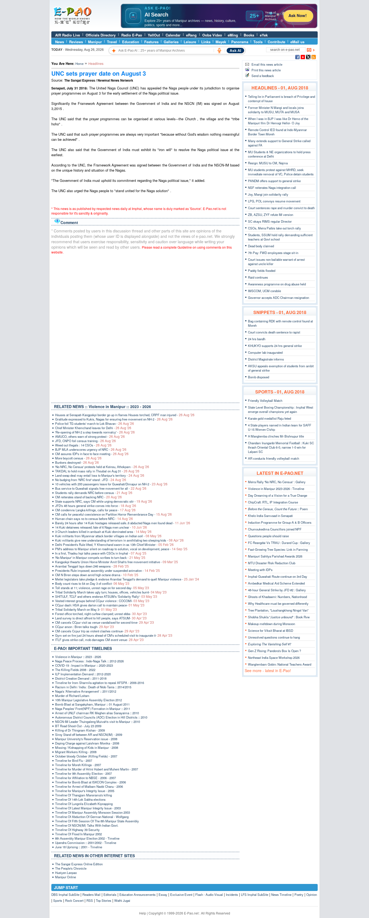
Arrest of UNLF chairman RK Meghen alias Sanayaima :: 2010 (97, 713)
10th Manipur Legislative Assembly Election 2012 (88, 700)
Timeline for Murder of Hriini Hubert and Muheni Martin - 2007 (96, 769)
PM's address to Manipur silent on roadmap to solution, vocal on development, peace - (121, 549)
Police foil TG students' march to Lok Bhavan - (94, 423)
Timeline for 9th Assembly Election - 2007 (83, 773)
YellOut (154, 35)
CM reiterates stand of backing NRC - (88, 497)
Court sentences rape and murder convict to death (281, 208)
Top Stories (103, 900)
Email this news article (266, 64)
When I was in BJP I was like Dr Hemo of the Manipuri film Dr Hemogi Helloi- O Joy (278, 120)
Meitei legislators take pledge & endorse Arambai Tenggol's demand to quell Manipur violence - (127, 579)
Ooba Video (212, 35)
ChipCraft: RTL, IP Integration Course (273, 502)
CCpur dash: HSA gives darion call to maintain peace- (100, 605)
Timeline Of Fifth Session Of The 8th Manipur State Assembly (97, 821)
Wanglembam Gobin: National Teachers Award (279, 664)
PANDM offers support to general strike (274, 181)
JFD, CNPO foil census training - (85, 441)
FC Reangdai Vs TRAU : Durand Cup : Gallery (279, 542)
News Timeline (281, 894)
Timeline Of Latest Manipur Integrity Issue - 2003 (88, 808)
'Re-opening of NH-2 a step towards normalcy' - (95, 432)
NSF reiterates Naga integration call (272, 187)
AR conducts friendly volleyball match (273, 458)
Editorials (109, 894)
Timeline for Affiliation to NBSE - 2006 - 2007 (85, 778)
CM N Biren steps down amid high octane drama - (96, 575)
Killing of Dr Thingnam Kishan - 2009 (80, 730)
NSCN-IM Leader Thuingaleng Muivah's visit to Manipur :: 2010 (97, 721)
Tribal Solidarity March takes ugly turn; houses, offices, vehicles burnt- (111, 592)
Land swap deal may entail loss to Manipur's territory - (99, 475)
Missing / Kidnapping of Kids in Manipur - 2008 (86, 747)
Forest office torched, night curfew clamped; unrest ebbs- (101, 614)
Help (142, 913)
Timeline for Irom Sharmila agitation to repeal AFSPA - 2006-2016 (99, 682)
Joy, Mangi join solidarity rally (268, 194)
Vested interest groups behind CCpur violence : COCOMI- (102, 601)
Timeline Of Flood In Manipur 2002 (78, 834)
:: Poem (278, 509)
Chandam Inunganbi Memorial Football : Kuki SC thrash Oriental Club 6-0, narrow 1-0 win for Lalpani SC (281, 447)
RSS (89, 900)
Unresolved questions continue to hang (274, 637)
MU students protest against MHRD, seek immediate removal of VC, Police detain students (281, 172)
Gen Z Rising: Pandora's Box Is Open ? (274, 651)
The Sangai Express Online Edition (79, 864)
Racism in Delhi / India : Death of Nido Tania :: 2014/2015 (93, 687)
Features (151, 41)
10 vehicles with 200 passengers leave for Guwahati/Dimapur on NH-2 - (111, 484)
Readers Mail (91, 894)
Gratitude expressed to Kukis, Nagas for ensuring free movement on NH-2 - (114, 419)
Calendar (173, 35)
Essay (163, 894)
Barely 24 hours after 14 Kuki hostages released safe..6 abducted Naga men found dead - (122, 523)
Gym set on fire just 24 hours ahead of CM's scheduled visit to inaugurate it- (113, 635)
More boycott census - (78, 458)
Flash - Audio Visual (209, 894)
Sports (57, 900)
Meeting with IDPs (260, 570)
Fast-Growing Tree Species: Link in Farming (278, 549)
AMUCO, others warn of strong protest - (90, 436)
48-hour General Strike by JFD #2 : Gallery (277, 590)
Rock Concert (74, 900)
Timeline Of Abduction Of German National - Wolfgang (92, 816)
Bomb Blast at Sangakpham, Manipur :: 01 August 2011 (92, 704)
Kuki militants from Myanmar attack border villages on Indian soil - (108, 536)
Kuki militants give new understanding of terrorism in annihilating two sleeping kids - (119, 540)
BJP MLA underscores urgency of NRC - (90, 449)
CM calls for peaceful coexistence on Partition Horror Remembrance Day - (113, 514)
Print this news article (266, 70)
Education (130, 41)
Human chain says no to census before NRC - (94, 518)
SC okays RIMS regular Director (270, 221)
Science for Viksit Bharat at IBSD (270, 630)
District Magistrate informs (266, 359)
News (59, 41)
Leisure (190, 41)
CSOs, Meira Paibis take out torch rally (274, 228)
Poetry (298, 894)
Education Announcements (137, 894)
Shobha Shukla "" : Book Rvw (279, 617)
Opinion (311, 894)
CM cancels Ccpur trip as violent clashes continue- (97, 631)
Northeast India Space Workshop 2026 (274, 657)
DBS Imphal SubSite (65, 894)
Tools (258, 41)
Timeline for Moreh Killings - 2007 (78, 765)
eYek (264, 35)
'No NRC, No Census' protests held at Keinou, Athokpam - (102, 467)
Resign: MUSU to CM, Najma (268, 163)
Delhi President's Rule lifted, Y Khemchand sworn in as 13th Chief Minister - (114, 544)
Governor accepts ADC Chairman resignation (278, 297)
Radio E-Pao (131, 35)
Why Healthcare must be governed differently (278, 603)
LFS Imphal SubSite (254, 894)
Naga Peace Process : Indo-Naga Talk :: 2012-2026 (89, 661)
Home (79, 63)
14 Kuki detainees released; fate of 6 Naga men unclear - (101, 527)
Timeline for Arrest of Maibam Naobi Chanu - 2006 (89, 786)
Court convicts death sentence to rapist (274, 332)
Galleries (171, 41)
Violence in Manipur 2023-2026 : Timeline (276, 488)
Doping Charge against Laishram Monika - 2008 (87, 743)
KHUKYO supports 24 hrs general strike (275, 345)
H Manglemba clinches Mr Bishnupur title (276, 436)
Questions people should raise (268, 536)
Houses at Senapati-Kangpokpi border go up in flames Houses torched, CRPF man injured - (124, 415)
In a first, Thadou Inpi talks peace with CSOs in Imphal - (100, 553)
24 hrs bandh (256, 339)
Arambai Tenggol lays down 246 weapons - (92, 566)
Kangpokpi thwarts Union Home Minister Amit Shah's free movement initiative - (116, 562)
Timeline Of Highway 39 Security (77, 829)
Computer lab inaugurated (265, 352)
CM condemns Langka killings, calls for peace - (95, 510)
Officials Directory (101, 35)
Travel (112, 41)
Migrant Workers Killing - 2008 (75, 752)
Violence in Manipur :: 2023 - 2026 (78, 657)
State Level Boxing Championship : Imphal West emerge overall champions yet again (280, 409)
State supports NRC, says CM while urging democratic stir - (103, 501)
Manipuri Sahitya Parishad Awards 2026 (275, 556)
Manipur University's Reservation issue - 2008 (86, 739)
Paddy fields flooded (261, 270)
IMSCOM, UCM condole (264, 291)
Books (249, 35)
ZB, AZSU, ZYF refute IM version (270, 214)
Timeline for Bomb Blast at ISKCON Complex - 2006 (90, 782)
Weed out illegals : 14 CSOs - (83, 445)
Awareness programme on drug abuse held (277, 284)
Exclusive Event (181, 894)
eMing (233, 35)
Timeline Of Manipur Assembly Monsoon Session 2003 (92, 812)
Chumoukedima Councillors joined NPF (274, 529)
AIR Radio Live (67, 35)
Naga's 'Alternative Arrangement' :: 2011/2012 (85, 691)
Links (205, 41)
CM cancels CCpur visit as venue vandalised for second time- (104, 622)
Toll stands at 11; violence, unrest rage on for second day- (102, 588)
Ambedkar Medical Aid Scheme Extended (276, 583)
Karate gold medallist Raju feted (269, 418)
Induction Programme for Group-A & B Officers (279, 522)
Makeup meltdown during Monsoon (271, 624)
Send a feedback (262, 76)
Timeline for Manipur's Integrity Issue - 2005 (84, 791)
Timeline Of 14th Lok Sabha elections (80, 799)
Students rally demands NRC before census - (93, 492)
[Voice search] (219, 50)
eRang (191, 35)
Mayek (221, 41)
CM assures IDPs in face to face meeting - (92, 454)
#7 (269, 644)
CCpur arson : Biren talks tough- (84, 627)
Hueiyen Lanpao (66, 872)
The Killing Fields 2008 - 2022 (75, 669)
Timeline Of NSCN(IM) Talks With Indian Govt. (86, 825)
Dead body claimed (261, 246)
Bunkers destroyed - (77, 462)
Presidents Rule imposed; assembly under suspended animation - (107, 570)
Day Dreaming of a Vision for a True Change (277, 495)
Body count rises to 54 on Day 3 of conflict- (92, 583)
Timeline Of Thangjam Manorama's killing (83, 795)
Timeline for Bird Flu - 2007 (73, 760)
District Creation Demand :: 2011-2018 (80, 678)
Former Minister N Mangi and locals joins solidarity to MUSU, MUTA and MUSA (276, 109)
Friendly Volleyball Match (265, 400)
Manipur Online (65, 877)
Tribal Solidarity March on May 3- (86, 609)
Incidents (232, 894)
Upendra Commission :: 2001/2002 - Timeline (85, 842)
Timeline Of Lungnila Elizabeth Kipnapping (84, 804)
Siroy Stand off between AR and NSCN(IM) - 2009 (88, 734)
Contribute (276, 41)
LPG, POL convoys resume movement (274, 201)
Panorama (239, 41)
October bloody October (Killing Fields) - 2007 (86, 756)
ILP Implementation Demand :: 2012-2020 (83, 674)
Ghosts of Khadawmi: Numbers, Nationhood (277, 597)
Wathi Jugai (122, 900)
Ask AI (235, 50)
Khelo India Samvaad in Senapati (270, 515)
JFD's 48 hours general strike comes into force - (95, 505)
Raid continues (258, 277)
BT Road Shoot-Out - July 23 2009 (78, 726)
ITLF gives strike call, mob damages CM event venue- (99, 639)
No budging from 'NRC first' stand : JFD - (90, 480)
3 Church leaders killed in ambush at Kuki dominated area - (103, 531)
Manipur (95, 41)
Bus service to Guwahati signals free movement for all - (100, 488)
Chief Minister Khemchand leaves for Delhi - (93, 428)
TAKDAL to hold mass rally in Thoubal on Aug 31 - (97, 471)
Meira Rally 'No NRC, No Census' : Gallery (277, 482)
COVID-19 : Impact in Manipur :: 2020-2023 (84, 665)
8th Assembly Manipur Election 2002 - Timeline (87, 838)
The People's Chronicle (70, 868)
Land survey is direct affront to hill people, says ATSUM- (101, 618)
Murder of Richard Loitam (72, 695)
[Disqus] (145, 327)
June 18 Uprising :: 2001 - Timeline (78, 847)
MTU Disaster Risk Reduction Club (271, 563)
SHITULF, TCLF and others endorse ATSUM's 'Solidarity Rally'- (106, 596)
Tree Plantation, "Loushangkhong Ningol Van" (278, 610)
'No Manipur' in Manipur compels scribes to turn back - (100, 557)
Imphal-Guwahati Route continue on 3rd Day (277, 576)
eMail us (297, 41)
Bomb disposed (258, 377)
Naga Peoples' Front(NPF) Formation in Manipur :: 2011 (92, 708)
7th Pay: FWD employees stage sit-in (273, 253)
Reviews (76, 41)
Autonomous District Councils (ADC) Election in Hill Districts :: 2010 (101, 717)
